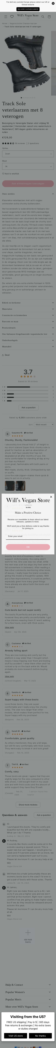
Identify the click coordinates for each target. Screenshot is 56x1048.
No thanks (40, 1035)
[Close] (51, 497)
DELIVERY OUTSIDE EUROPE (28, 9)
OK (28, 547)
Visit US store (16, 1035)
